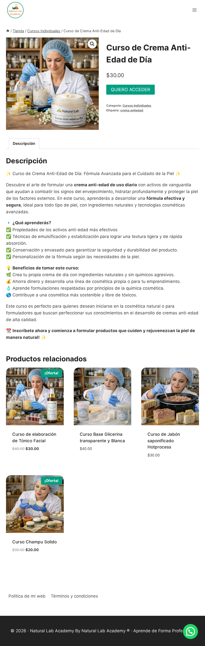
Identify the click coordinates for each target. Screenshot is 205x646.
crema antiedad (131, 110)
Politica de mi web (27, 596)
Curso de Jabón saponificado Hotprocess (164, 440)
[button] (92, 43)
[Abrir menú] (194, 10)
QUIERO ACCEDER (130, 89)
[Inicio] (8, 31)
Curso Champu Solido (34, 541)
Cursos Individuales (136, 105)
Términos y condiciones (74, 596)
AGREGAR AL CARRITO (32, 457)
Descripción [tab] (24, 143)
